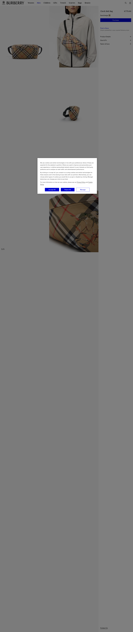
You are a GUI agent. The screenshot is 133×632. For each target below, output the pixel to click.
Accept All (52, 190)
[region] (67, 176)
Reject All (67, 190)
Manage (83, 190)
